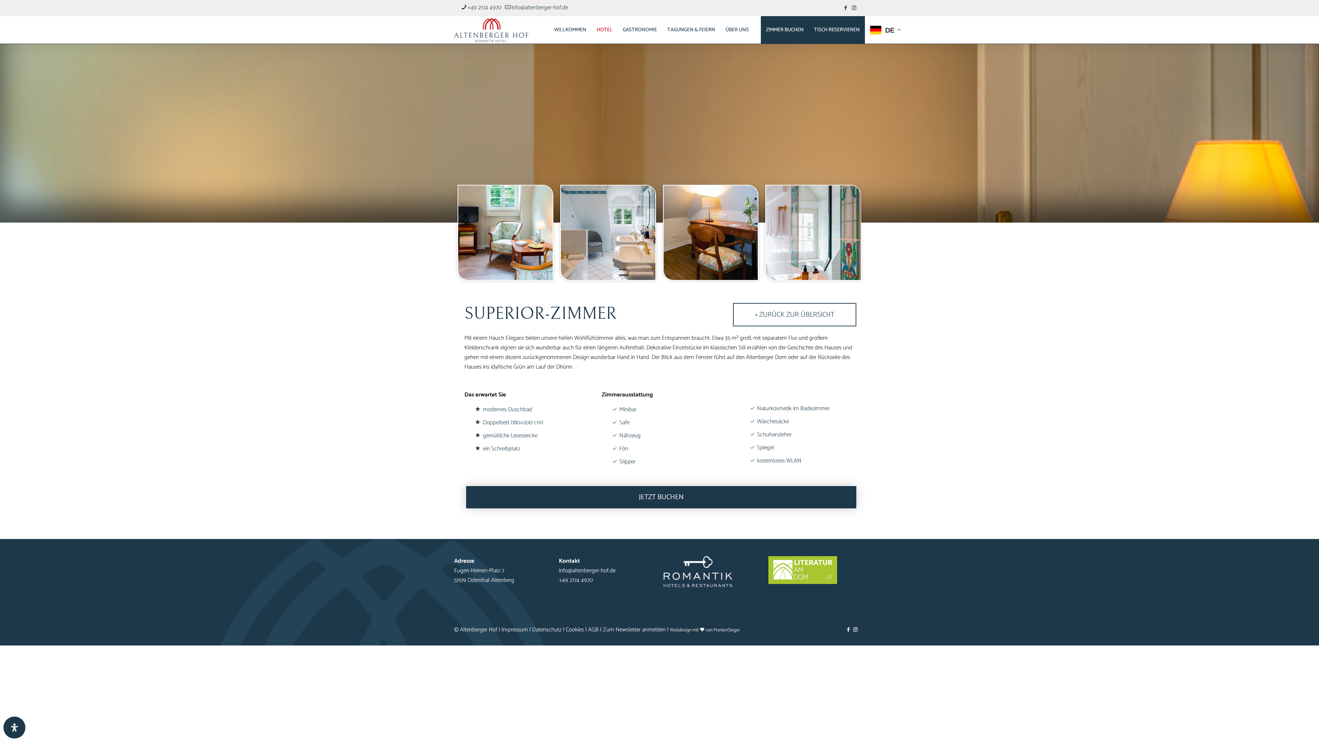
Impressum (514, 629)
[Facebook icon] (845, 8)
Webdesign (680, 630)
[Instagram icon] (854, 8)
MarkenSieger (726, 630)
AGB (593, 629)
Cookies (575, 629)
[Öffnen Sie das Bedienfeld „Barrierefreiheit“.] (14, 728)
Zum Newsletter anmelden (634, 629)
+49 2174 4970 (484, 7)
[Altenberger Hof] (491, 30)
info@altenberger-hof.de (539, 7)
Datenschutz (547, 629)
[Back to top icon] (1286, 728)
